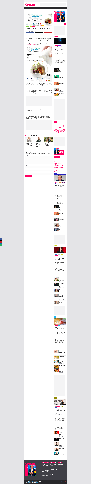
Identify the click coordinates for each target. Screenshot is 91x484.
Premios (61, 406)
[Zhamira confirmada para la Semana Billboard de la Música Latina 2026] (60, 250)
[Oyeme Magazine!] (26, 8)
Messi (56, 129)
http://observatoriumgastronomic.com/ (30, 44)
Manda (42, 470)
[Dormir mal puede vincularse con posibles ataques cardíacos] (60, 321)
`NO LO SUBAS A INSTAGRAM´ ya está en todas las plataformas (48, 144)
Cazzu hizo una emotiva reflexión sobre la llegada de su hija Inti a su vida (29, 144)
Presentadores (60, 182)
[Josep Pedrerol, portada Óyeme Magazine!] (60, 178)
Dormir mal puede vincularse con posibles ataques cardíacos (59, 328)
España (57, 125)
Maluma (64, 128)
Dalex (56, 125)
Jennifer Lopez (57, 126)
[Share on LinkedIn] (1, 243)
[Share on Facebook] (1, 239)
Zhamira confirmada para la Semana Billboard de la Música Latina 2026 (60, 258)
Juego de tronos (60, 126)
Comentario (27, 155)
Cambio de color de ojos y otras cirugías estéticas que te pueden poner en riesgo (62, 352)
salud (63, 130)
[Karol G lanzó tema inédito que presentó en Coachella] (56, 303)
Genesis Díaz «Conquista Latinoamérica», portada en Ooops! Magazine (45, 465)
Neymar (62, 129)
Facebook (60, 125)
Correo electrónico (28, 168)
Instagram (63, 125)
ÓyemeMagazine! (34, 31)
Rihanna (62, 130)
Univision (63, 131)
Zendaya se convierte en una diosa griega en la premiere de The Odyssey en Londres (62, 279)
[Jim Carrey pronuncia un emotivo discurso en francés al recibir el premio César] (56, 454)
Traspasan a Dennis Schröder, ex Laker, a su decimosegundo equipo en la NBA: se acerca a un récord (42, 0)
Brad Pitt (55, 124)
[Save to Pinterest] (1, 242)
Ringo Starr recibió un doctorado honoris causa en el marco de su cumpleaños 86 (60, 411)
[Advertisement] (53, 4)
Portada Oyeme (56, 182)
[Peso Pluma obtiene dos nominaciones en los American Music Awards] (56, 440)
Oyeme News (56, 255)
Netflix (60, 129)
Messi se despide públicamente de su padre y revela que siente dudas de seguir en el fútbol (62, 230)
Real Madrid (59, 130)
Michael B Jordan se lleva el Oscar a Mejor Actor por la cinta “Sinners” (62, 449)
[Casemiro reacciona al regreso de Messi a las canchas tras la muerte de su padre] (56, 220)
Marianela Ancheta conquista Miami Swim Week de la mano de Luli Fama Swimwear (62, 290)
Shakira (58, 131)
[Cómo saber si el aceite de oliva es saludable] (56, 366)
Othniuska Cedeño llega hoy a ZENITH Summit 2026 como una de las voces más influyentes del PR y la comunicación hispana (62, 297)
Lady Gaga (55, 128)
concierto (57, 124)
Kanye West (63, 126)
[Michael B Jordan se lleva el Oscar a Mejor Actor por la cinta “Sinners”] (56, 450)
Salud (58, 325)
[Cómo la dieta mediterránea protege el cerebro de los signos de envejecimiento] (56, 370)
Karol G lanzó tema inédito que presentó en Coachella (62, 302)
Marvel (54, 129)
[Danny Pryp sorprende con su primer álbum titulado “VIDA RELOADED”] (39, 137)
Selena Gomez (55, 131)
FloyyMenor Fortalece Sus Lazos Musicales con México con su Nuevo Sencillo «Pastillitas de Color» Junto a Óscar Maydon (62, 71)
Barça (64, 123)
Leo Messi (57, 128)
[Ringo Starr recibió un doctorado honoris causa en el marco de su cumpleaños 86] (60, 402)
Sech (64, 130)
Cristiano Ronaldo (62, 124)
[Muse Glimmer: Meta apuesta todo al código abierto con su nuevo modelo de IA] (60, 41)
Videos (55, 183)
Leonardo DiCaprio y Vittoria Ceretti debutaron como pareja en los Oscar (62, 444)
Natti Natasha (58, 129)
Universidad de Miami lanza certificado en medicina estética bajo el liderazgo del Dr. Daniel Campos (62, 285)
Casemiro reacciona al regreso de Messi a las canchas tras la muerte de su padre (62, 219)
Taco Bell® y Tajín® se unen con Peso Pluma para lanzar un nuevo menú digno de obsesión (62, 94)
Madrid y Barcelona (62, 128)
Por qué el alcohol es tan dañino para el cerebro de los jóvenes (62, 362)
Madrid (59, 128)
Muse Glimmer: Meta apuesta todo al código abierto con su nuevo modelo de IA (59, 48)
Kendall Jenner (55, 127)
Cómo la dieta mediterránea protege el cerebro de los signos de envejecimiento (62, 370)
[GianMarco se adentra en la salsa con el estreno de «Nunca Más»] (56, 90)
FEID (61, 125)
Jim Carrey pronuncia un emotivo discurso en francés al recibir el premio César (62, 454)
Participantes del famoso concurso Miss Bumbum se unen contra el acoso (31, 133)
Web (25, 172)
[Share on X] (1, 240)
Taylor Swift (60, 131)
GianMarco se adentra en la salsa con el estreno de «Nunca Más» (62, 90)
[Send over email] (1, 245)
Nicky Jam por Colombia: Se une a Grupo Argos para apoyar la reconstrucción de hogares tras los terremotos (62, 78)
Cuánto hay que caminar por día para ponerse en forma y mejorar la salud (62, 357)
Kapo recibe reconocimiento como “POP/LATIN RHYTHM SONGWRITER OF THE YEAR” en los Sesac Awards (61, 433)
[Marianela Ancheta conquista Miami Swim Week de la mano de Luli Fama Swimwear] (56, 291)
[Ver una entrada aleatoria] (65, 8)
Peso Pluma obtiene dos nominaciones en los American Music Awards (62, 439)
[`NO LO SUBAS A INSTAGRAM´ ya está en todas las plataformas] (48, 137)
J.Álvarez (55, 126)
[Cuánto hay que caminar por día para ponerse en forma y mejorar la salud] (56, 358)
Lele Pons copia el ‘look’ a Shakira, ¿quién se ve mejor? (45, 133)
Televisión (64, 182)
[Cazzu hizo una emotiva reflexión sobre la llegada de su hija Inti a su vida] (29, 137)
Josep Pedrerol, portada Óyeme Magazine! (59, 186)
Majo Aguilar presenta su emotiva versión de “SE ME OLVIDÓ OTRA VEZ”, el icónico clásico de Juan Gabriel (62, 84)
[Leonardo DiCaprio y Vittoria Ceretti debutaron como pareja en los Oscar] (56, 444)
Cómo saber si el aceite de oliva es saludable (62, 366)
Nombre (26, 165)
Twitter (61, 131)
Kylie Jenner (63, 127)
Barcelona (58, 123)
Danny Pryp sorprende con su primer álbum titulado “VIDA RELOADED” (38, 144)
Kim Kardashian (59, 127)
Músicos (56, 406)
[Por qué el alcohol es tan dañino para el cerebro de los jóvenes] (56, 362)
